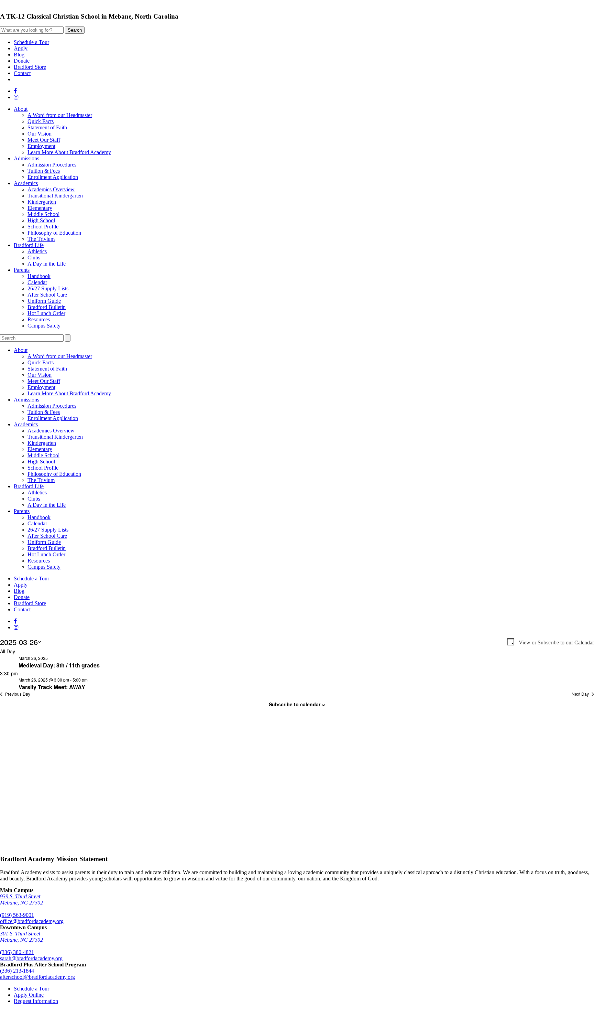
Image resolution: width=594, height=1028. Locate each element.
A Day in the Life (47, 264)
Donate (22, 61)
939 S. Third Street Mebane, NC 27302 (21, 899)
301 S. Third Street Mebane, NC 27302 (21, 937)
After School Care (47, 295)
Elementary (40, 208)
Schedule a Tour (31, 42)
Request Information (36, 1001)
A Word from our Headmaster (60, 115)
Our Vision (40, 134)
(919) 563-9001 (17, 915)
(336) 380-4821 (17, 952)
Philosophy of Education (54, 233)
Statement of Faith (47, 127)
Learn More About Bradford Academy (69, 152)
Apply (21, 48)
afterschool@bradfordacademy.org (37, 977)
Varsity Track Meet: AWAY (52, 687)
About (21, 109)
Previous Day (17, 694)
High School (41, 220)
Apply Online (29, 995)
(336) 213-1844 (17, 971)
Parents (22, 270)
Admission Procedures (52, 165)
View (524, 642)
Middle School (43, 214)
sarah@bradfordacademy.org (31, 958)
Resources (39, 319)
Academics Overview (51, 189)
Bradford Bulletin (47, 307)
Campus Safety (44, 326)
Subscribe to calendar (294, 704)
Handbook (39, 276)
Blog (19, 54)
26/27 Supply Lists (48, 288)
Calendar (37, 282)
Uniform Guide (44, 301)
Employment (41, 146)
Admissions (26, 158)
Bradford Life (29, 245)
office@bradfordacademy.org (32, 921)
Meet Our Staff (44, 140)
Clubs (34, 257)
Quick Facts (41, 121)
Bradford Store (30, 67)
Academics (26, 183)
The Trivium (41, 239)
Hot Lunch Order (46, 313)
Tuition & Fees (44, 171)
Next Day (580, 694)
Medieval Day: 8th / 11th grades (59, 665)
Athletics (37, 251)
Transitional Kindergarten (55, 196)
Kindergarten (42, 202)
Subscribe (548, 642)
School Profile (43, 226)
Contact (22, 73)
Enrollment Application (53, 177)
